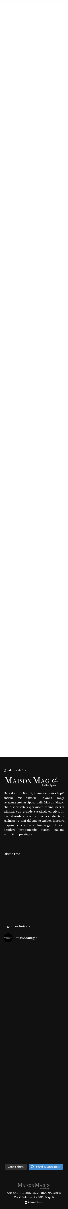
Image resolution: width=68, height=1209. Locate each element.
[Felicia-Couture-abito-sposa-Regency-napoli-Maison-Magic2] (11, 867)
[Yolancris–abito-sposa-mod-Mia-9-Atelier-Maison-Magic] (39, 881)
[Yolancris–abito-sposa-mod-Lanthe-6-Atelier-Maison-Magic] (25, 895)
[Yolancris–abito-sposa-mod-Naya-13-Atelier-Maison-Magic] (39, 867)
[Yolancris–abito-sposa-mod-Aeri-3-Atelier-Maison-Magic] (11, 909)
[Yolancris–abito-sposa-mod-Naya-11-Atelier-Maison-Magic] (11, 881)
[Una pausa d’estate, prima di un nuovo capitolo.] (34, 964)
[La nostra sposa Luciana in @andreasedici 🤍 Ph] (34, 1072)
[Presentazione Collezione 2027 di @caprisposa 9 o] (34, 1143)
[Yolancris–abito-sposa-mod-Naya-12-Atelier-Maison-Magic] (52, 867)
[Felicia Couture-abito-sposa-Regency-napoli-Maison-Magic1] (25, 867)
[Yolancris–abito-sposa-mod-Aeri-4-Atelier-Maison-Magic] (52, 895)
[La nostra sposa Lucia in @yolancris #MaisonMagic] (34, 1000)
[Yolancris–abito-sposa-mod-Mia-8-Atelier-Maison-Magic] (52, 881)
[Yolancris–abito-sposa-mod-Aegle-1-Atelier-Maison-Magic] (39, 909)
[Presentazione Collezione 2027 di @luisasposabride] (34, 1107)
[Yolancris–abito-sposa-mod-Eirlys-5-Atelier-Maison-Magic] (39, 895)
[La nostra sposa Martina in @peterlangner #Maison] (34, 1036)
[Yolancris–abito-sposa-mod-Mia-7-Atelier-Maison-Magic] (11, 895)
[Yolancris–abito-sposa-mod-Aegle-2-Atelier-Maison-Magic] (25, 909)
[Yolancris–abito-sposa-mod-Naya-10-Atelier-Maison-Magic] (25, 881)
